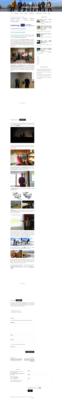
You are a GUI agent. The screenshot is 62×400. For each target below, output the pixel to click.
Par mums (21, 13)
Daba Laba (24, 42)
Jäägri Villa (18, 125)
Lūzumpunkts (15, 42)
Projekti (26, 13)
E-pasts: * (29, 374)
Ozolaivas (20, 42)
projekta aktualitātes (25, 39)
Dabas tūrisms (31, 7)
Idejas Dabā (16, 13)
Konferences (42, 51)
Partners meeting (12, 300)
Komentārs (12, 322)
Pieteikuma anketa (39, 13)
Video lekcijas (31, 13)
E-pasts (12, 339)
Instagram (12, 267)
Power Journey (29, 42)
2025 (37, 58)
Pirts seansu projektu (14, 169)
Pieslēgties (32, 397)
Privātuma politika (30, 396)
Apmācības (42, 21)
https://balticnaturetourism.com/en (20, 37)
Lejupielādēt (23, 119)
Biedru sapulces (46, 21)
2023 (37, 62)
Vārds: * (29, 370)
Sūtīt (30, 390)
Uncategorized (47, 51)
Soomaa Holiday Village (14, 167)
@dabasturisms (15, 378)
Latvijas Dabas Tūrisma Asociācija (42, 69)
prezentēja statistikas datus (19, 66)
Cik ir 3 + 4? (12, 346)
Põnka (24, 247)
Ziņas (12, 13)
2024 (37, 60)
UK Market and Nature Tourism (14, 119)
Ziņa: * (29, 378)
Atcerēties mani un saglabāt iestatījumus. (18, 344)
